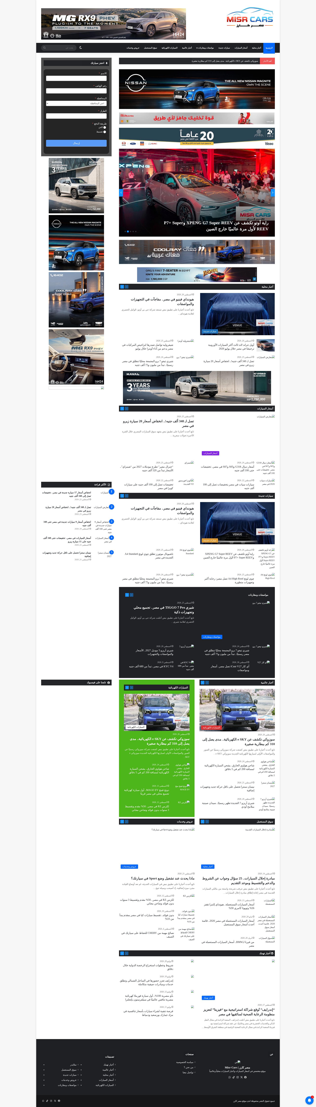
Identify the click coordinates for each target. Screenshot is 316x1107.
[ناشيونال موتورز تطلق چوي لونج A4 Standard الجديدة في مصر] (185, 554)
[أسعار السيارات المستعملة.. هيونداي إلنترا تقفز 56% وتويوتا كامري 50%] (266, 905)
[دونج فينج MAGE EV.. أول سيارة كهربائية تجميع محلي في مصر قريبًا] (180, 790)
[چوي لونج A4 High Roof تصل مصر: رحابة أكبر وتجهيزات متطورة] (266, 579)
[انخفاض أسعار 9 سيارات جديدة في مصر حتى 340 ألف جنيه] (102, 527)
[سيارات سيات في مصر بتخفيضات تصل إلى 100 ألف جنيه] (266, 485)
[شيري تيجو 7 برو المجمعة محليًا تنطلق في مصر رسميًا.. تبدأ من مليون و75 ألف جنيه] (185, 361)
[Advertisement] (76, 457)
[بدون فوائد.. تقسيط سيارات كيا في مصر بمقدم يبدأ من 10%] (185, 916)
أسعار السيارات (241, 48)
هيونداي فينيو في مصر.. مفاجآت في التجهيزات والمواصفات (214, 229)
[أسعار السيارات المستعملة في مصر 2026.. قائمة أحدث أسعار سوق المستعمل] (266, 923)
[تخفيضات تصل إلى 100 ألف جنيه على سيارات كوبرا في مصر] (185, 485)
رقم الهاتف (100, 86)
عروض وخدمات (133, 48)
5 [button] (125, 231)
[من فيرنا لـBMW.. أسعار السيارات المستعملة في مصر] (266, 942)
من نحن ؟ (188, 1067)
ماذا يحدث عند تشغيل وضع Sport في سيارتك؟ (163, 878)
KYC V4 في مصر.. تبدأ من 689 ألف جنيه (151, 666)
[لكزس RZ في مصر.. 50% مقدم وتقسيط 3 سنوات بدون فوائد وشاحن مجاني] (184, 805)
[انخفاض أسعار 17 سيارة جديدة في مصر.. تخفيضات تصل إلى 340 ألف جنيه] (102, 497)
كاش (101, 127)
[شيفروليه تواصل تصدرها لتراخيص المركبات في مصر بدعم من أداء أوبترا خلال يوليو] (186, 344)
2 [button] (133, 231)
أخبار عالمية (187, 48)
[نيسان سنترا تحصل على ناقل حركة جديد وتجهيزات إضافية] (102, 557)
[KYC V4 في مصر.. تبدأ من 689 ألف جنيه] (185, 667)
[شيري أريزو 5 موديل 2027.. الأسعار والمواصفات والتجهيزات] (186, 650)
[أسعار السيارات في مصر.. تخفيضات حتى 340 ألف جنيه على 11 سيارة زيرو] (102, 542)
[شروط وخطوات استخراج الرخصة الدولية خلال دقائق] (192, 961)
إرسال (76, 143)
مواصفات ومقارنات (206, 48)
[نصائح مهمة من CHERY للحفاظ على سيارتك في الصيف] (185, 934)
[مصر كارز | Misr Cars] (250, 17)
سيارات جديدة (224, 48)
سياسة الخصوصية (184, 1062)
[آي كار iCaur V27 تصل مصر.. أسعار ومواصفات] (263, 665)
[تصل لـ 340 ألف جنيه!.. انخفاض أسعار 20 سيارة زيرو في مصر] (266, 361)
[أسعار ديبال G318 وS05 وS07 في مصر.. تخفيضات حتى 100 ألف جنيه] (266, 468)
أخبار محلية (256, 48)
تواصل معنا (188, 1072)
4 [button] (128, 231)
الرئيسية (269, 48)
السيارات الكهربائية (169, 48)
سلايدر (73, 1064)
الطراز (102, 111)
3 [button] (130, 231)
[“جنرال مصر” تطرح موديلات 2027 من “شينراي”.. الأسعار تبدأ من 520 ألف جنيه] (189, 464)
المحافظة (101, 98)
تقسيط (99, 131)
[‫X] (241, 1077)
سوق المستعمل (150, 48)
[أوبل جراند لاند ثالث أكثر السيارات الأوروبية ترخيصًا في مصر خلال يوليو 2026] (266, 345)
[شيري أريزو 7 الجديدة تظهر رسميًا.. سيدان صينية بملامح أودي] (266, 804)
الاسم (103, 73)
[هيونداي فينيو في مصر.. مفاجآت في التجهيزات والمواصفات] (193, 193)
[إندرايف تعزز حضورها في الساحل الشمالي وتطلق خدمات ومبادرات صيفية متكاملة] (192, 976)
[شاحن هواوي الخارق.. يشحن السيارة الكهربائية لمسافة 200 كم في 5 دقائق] (266, 768)
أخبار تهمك (265, 953)
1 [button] (136, 231)
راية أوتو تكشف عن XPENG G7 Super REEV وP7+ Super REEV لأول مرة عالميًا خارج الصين (218, 61)
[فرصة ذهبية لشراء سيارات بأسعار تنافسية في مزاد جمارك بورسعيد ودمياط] (192, 1007)
